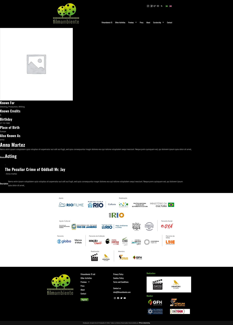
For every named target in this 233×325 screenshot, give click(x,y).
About (148, 22)
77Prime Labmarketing (144, 323)
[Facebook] (118, 298)
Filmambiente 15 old (88, 274)
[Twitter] (121, 298)
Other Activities (120, 22)
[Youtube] (124, 298)
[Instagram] (114, 298)
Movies (2, 157)
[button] (162, 6)
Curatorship (157, 22)
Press (141, 22)
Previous (131, 22)
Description (4, 183)
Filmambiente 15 (107, 22)
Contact (169, 22)
